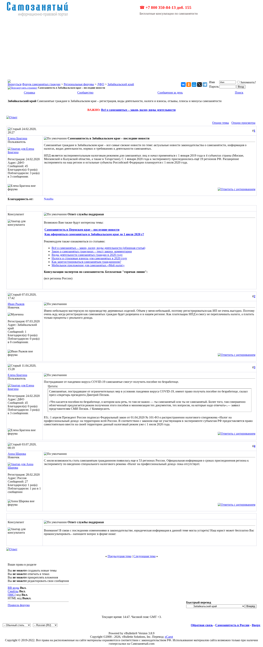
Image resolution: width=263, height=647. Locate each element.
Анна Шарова (17, 453)
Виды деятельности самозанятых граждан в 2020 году (87, 254)
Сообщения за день (170, 92)
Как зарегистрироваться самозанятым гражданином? (86, 261)
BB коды (13, 587)
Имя (212, 82)
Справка (29, 92)
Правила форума (19, 605)
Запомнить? (248, 82)
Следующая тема (144, 556)
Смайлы (13, 591)
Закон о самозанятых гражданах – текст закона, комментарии (92, 251)
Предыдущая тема (119, 556)
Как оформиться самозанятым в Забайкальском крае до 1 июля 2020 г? (94, 234)
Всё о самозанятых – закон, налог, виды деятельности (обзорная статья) (98, 248)
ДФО (100, 84)
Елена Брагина (17, 138)
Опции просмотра (243, 122)
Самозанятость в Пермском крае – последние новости (81, 229)
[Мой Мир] (194, 84)
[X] (199, 84)
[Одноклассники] (188, 84)
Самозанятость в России (232, 625)
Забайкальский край (120, 84)
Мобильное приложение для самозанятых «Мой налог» (88, 265)
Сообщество (85, 92)
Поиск (239, 92)
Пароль (214, 86)
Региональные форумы (79, 84)
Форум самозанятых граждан (41, 84)
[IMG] (12, 594)
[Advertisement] (131, 46)
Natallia (48, 199)
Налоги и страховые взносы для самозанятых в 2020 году (89, 258)
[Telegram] (205, 84)
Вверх (256, 625)
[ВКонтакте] (183, 84)
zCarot (169, 636)
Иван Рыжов (16, 304)
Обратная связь (202, 625)
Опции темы (220, 122)
